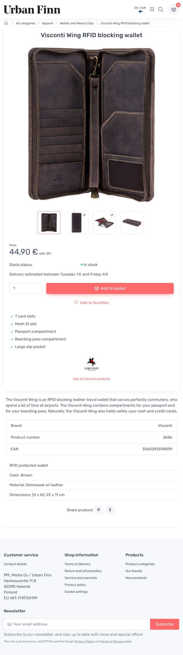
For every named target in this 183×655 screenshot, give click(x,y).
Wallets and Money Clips (77, 23)
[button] (160, 9)
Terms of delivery (78, 564)
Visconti (165, 425)
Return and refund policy (83, 571)
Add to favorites (94, 302)
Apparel (47, 23)
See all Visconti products (91, 379)
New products (136, 578)
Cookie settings (76, 592)
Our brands (134, 571)
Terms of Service (112, 641)
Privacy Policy (84, 641)
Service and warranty (81, 578)
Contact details (15, 564)
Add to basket (113, 288)
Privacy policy (75, 585)
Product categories (140, 564)
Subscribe (165, 624)
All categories (25, 23)
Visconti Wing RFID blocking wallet (125, 23)
